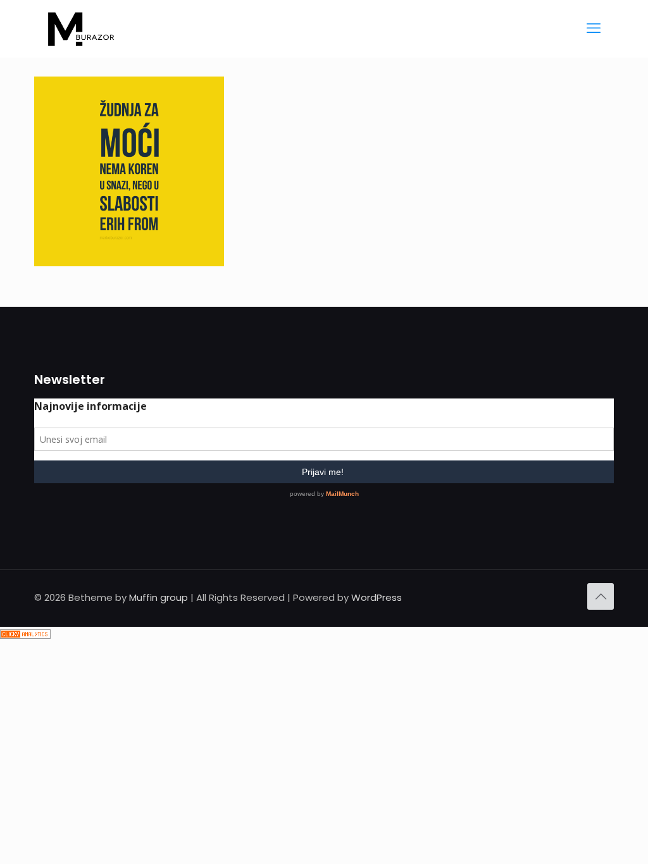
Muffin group (158, 597)
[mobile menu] (593, 28)
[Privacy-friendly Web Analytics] (25, 635)
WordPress (376, 597)
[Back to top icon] (600, 596)
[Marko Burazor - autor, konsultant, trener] (81, 28)
